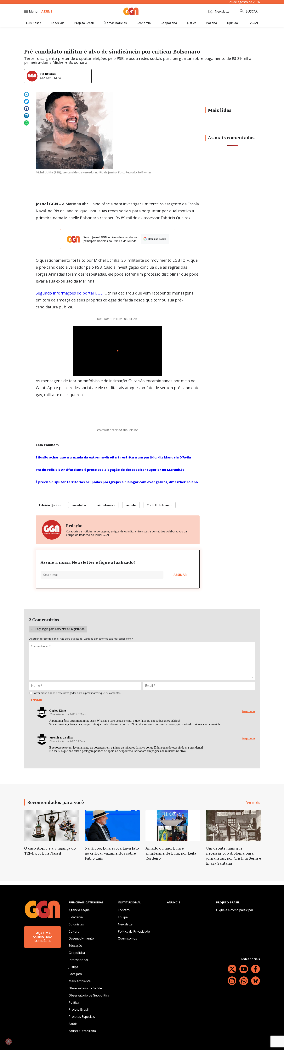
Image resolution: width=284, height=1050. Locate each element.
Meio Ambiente (80, 981)
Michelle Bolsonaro (159, 505)
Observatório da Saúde (85, 988)
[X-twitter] (232, 969)
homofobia (78, 505)
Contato (124, 910)
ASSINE (46, 11)
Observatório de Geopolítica (89, 995)
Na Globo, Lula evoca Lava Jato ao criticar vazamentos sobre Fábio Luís (112, 853)
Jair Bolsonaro (105, 505)
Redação (50, 73)
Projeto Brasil (84, 23)
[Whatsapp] (243, 980)
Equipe (123, 917)
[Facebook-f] (255, 969)
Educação (75, 945)
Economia (144, 23)
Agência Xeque (79, 910)
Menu (33, 11)
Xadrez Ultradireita (82, 1031)
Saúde (73, 1024)
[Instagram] (232, 980)
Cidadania (76, 917)
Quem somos (127, 938)
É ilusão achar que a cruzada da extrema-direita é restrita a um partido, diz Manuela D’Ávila (113, 457)
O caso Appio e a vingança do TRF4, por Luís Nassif (50, 850)
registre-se (77, 629)
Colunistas (76, 924)
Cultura (74, 931)
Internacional (78, 960)
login (45, 629)
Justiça (191, 23)
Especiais (57, 23)
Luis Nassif (34, 23)
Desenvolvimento (81, 938)
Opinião (232, 23)
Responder (248, 711)
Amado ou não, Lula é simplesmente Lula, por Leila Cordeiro (170, 853)
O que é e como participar (234, 910)
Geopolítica (169, 23)
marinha (131, 505)
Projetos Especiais (82, 1016)
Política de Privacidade (134, 931)
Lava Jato (75, 974)
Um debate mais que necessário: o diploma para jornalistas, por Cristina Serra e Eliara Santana (233, 855)
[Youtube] (243, 969)
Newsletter (126, 924)
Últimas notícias (115, 23)
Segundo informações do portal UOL (69, 293)
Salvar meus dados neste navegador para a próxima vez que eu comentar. (77, 693)
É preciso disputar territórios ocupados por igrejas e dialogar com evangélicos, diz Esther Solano (117, 482)
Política (211, 23)
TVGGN (253, 23)
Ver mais (253, 802)
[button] (26, 94)
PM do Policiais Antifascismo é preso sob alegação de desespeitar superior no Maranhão (110, 469)
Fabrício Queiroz (50, 505)
